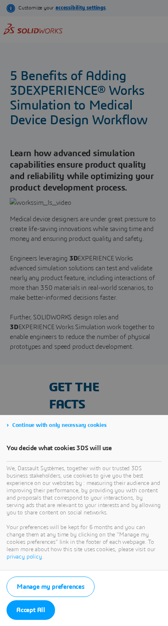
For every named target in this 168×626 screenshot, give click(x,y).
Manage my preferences (50, 586)
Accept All (30, 610)
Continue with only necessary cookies (59, 425)
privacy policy (24, 557)
